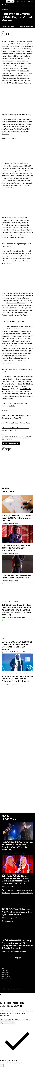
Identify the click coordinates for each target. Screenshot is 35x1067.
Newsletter (30, 5)
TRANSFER (6, 51)
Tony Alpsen (14, 523)
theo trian (9, 439)
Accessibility (5, 970)
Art (2, 436)
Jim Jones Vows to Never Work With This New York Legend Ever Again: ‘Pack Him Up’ (17, 912)
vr (13, 439)
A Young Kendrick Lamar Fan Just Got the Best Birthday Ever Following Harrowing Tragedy (17, 678)
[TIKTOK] (19, 963)
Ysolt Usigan (23, 652)
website (12, 406)
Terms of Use (5, 974)
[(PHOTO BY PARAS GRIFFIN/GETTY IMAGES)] (17, 898)
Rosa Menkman (18, 437)
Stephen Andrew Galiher (18, 617)
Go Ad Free (10, 1)
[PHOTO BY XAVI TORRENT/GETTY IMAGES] (17, 929)
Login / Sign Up (20, 1)
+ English (30, 1)
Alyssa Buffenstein (8, 26)
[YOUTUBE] (22, 963)
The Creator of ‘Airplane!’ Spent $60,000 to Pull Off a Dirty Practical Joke (16, 547)
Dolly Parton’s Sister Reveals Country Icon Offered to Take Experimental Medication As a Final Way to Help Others (15, 879)
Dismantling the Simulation (15, 303)
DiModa (26, 436)
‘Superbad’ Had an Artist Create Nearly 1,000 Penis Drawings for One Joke (16, 517)
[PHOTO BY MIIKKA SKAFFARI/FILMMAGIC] (17, 831)
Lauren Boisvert (16, 886)
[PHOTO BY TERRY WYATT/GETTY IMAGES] (17, 864)
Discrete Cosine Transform (18, 358)
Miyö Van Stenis (7, 129)
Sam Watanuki (7, 652)
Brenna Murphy (16, 131)
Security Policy (6, 976)
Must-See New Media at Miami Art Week (16, 423)
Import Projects (27, 51)
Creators (14, 436)
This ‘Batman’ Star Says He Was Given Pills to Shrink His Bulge (16, 576)
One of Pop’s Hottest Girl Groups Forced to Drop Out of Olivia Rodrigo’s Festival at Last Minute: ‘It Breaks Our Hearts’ (17, 944)
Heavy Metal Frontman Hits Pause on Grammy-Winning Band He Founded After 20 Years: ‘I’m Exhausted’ (17, 846)
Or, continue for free (7, 1023)
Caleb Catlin (15, 684)
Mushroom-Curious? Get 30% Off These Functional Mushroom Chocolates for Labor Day (17, 644)
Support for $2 (6, 1020)
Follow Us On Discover (9, 443)
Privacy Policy (6, 972)
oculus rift (11, 437)
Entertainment (5, 9)
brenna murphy (8, 436)
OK (2, 1065)
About (3, 968)
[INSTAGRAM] (16, 963)
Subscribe (22, 5)
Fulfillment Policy (7, 978)
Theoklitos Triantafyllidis (22, 129)
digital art (21, 436)
